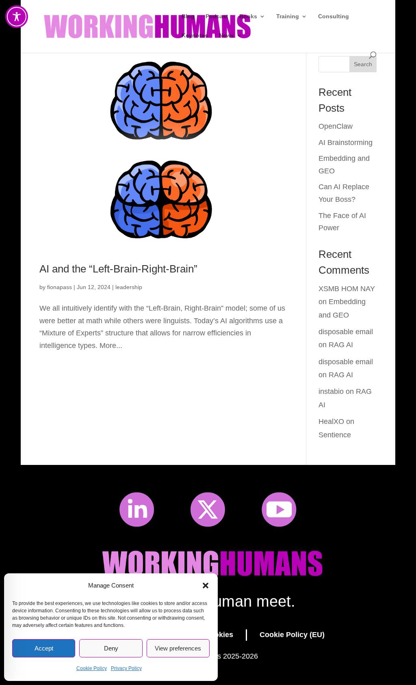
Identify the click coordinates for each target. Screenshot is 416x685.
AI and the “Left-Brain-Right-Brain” (118, 269)
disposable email (345, 332)
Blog (188, 16)
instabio (331, 391)
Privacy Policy (126, 668)
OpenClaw (335, 126)
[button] (206, 585)
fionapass (59, 287)
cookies (219, 635)
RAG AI (341, 345)
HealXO (331, 421)
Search (363, 64)
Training (287, 16)
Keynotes (195, 35)
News (226, 35)
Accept (44, 648)
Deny (111, 648)
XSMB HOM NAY (346, 289)
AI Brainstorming (345, 142)
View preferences (178, 648)
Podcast (217, 16)
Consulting (333, 16)
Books (248, 16)
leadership (128, 287)
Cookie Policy (91, 668)
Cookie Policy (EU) (292, 635)
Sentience (334, 435)
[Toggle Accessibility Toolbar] (16, 16)
